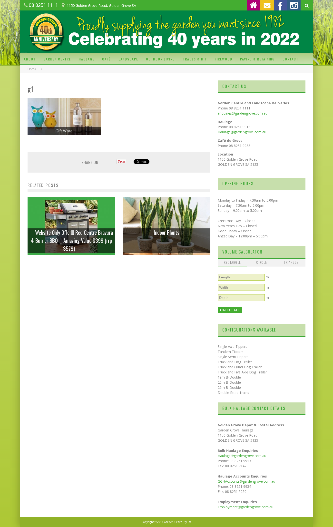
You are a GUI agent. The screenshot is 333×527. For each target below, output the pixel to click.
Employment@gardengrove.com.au (245, 507)
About (30, 58)
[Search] (307, 6)
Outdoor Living (160, 58)
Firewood (223, 58)
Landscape (128, 58)
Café (106, 58)
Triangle (291, 262)
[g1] (64, 138)
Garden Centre (57, 58)
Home (32, 69)
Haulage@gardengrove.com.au (242, 132)
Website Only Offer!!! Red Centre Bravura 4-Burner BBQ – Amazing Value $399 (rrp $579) (72, 240)
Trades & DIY (195, 58)
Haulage (86, 58)
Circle (261, 262)
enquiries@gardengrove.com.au (242, 113)
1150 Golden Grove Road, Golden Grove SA (101, 5)
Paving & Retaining (257, 58)
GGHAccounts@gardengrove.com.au (246, 481)
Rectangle (232, 262)
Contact (290, 58)
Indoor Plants (166, 232)
